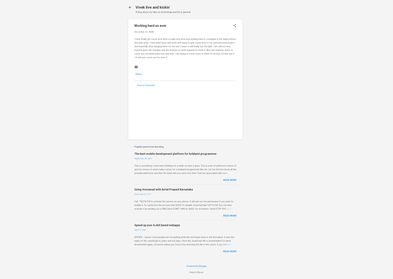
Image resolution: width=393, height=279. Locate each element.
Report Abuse (196, 272)
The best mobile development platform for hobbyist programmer (175, 153)
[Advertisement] (255, 65)
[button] (235, 26)
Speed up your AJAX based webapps (157, 225)
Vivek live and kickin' (153, 7)
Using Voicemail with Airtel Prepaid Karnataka (163, 189)
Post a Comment (146, 85)
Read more (230, 180)
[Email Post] (136, 68)
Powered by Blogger (197, 266)
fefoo (139, 74)
